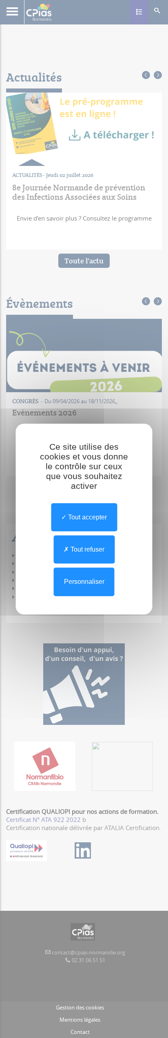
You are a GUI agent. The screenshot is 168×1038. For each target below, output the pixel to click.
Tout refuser (86, 549)
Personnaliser (84, 582)
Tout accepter (86, 517)
